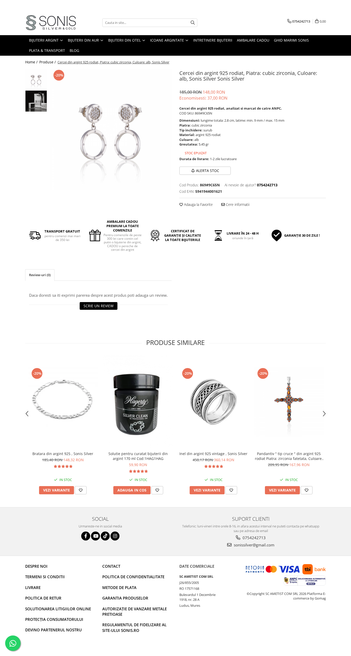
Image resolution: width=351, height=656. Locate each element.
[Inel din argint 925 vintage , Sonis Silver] (213, 402)
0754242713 (254, 537)
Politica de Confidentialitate (133, 576)
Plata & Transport (47, 50)
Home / (32, 62)
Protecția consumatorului (54, 619)
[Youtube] (95, 536)
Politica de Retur (43, 598)
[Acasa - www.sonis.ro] (51, 22)
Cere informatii (237, 204)
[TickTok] (105, 536)
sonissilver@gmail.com (253, 544)
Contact (111, 566)
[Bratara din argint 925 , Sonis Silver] (63, 402)
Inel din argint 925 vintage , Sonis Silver (213, 453)
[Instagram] (114, 536)
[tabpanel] (111, 129)
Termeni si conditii (45, 576)
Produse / (48, 62)
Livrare (33, 587)
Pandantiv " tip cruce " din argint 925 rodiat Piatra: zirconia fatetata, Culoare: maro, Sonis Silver (289, 456)
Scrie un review (99, 305)
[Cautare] (192, 22)
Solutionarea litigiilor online (58, 608)
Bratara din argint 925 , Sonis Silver (62, 453)
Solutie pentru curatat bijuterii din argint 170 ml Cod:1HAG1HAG (138, 456)
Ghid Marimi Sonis (291, 40)
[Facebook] (85, 536)
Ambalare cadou (253, 40)
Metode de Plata (119, 587)
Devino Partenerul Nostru (53, 629)
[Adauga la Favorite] (81, 490)
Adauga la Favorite (198, 204)
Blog (74, 50)
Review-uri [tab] (40, 275)
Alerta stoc (207, 170)
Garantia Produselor (125, 598)
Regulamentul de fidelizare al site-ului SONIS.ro (134, 627)
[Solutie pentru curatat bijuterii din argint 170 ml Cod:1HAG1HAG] (138, 402)
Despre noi (36, 566)
